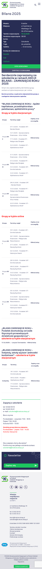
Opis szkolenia (21, 66)
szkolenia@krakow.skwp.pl (19, 411)
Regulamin (21, 562)
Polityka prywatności (21, 566)
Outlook (6, 61)
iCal (4, 58)
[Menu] (39, 4)
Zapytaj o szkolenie (21, 70)
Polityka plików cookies (21, 560)
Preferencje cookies (16, 537)
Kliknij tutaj (31, 342)
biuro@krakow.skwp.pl (17, 517)
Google (6, 54)
